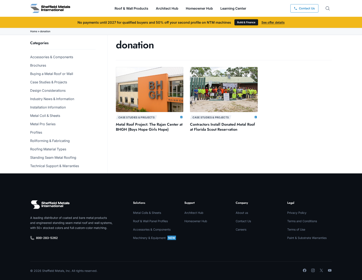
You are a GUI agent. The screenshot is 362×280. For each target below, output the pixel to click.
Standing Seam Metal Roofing (53, 157)
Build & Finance (246, 22)
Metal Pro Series (43, 124)
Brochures (38, 65)
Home (33, 31)
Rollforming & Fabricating (50, 141)
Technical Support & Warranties (54, 166)
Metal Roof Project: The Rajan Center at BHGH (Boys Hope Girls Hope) (149, 127)
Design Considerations (48, 90)
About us (242, 212)
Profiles (36, 132)
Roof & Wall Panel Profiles (150, 221)
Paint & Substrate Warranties (307, 238)
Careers (241, 229)
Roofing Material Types (48, 149)
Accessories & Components (51, 57)
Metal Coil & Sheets (45, 116)
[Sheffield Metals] (50, 204)
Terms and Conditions (302, 221)
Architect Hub (167, 8)
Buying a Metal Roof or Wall (51, 74)
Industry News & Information (52, 99)
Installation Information (48, 107)
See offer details (273, 22)
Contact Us (243, 221)
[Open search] (327, 8)
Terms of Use (296, 229)
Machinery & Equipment (154, 238)
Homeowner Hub (199, 8)
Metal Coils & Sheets (147, 212)
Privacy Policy (296, 212)
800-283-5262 (47, 238)
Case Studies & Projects (48, 82)
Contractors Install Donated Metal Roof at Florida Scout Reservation (222, 127)
